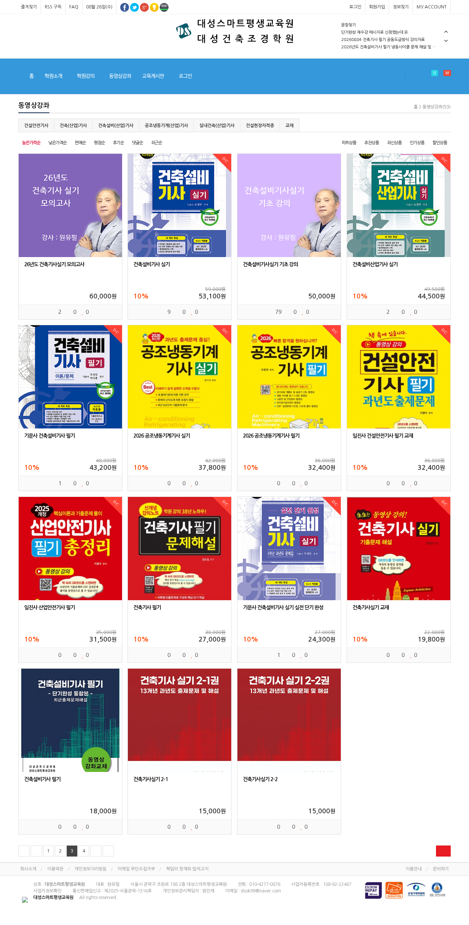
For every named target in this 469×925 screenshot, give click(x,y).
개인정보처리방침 (90, 869)
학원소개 (53, 76)
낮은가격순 (57, 143)
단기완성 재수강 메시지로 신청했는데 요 (374, 32)
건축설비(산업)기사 (115, 125)
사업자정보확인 (47, 891)
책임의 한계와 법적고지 (187, 869)
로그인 (355, 7)
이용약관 (55, 869)
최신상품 (394, 143)
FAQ (73, 7)
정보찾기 (401, 7)
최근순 (156, 143)
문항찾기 (348, 25)
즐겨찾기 (29, 7)
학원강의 (86, 76)
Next (446, 40)
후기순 (118, 143)
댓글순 (137, 143)
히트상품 (348, 143)
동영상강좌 (120, 76)
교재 (289, 125)
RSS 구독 (53, 7)
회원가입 (377, 7)
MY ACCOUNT (432, 7)
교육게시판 (153, 76)
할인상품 (439, 143)
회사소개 (28, 869)
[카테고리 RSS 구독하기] (443, 851)
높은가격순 (31, 143)
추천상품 (371, 143)
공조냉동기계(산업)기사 (166, 125)
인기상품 (417, 143)
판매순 (80, 143)
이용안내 (414, 869)
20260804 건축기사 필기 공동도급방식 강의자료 (383, 40)
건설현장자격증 (260, 125)
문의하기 (441, 869)
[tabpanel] (396, 25)
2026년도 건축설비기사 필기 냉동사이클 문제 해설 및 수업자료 (394, 47)
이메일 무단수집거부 (136, 869)
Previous (446, 31)
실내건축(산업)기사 (216, 125)
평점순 (99, 143)
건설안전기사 (36, 125)
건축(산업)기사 (73, 125)
